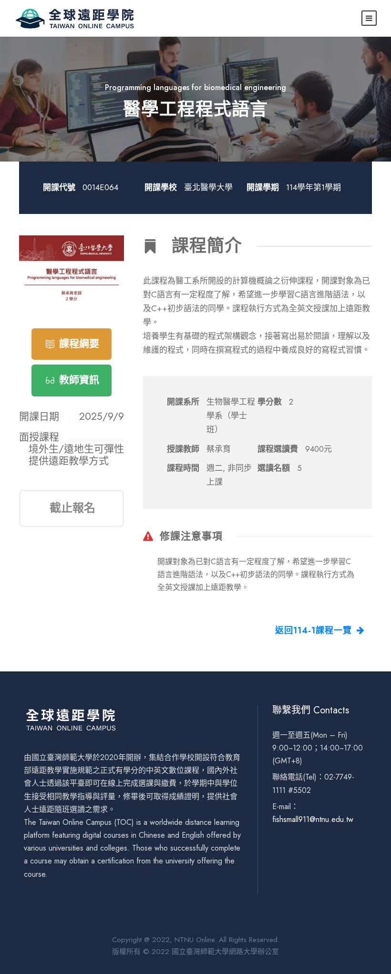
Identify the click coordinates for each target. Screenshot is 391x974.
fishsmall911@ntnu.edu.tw (312, 819)
